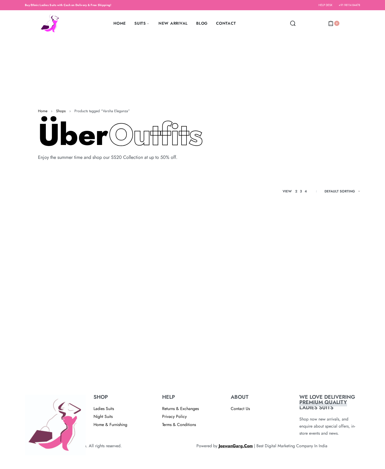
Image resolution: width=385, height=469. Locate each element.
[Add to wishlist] (86, 377)
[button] (38, 377)
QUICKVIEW (68, 376)
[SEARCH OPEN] (293, 23)
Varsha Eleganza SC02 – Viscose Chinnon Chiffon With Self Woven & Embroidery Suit (60, 351)
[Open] (302, 23)
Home (42, 111)
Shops (61, 111)
